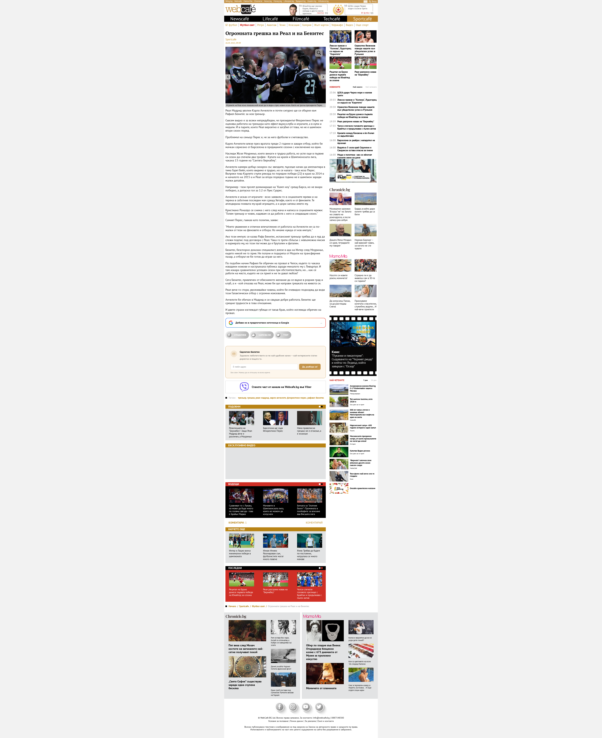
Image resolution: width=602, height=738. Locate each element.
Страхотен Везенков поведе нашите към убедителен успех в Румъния (365, 50)
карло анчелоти (278, 397)
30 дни (374, 380)
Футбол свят (247, 25)
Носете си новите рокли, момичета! (339, 277)
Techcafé (331, 19)
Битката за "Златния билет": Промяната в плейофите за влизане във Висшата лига (308, 510)
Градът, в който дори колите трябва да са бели (365, 211)
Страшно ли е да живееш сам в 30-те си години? (365, 278)
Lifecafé (270, 19)
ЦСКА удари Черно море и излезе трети (357, 7)
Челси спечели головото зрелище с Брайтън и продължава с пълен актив (309, 593)
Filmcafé (301, 19)
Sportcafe (230, 39)
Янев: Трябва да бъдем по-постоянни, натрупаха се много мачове (308, 555)
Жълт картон (321, 25)
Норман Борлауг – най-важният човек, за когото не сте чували (364, 244)
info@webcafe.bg (321, 717)
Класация (294, 25)
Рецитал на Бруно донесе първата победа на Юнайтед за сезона (241, 592)
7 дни (365, 380)
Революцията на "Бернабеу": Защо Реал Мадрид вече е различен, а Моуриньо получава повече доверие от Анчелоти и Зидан (241, 432)
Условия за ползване (278, 721)
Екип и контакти (326, 721)
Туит (285, 335)
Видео (349, 25)
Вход (374, 1)
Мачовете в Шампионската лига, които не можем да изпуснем (273, 510)
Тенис (282, 25)
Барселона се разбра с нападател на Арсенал (356, 142)
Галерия (306, 25)
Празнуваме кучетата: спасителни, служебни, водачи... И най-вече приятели (365, 305)
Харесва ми (265, 335)
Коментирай (314, 522)
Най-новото (357, 87)
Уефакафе (337, 25)
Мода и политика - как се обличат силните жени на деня (354, 156)
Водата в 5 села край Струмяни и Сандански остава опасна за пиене (355, 149)
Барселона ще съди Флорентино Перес (273, 429)
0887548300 (337, 717)
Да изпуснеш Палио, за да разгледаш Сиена (340, 304)
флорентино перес (296, 397)
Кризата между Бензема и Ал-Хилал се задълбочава (355, 134)
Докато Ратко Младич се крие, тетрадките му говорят (340, 243)
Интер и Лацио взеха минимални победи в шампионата (240, 553)
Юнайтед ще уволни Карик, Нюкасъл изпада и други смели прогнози (313, 10)
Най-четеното (371, 87)
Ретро (260, 25)
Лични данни (297, 721)
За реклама (311, 721)
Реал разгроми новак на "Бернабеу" (275, 591)
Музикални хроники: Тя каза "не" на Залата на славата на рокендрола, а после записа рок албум (340, 214)
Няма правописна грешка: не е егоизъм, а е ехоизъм (309, 431)
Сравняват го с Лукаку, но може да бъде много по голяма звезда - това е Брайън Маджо (241, 510)
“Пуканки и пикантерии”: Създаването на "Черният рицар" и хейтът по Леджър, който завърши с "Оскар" (352, 361)
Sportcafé (362, 19)
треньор (242, 397)
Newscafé (239, 19)
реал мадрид (262, 397)
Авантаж (271, 25)
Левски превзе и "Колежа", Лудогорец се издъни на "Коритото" (340, 50)
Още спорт (362, 25)
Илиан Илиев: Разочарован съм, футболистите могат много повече (273, 555)
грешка (251, 397)
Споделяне (240, 335)
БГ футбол (231, 25)
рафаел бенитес (315, 397)
